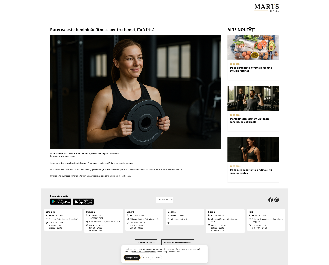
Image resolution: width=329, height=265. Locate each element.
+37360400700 (218, 215)
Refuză (146, 257)
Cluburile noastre (146, 242)
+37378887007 (96, 215)
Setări (157, 257)
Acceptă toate (132, 257)
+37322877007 (96, 218)
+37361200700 (56, 215)
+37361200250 (259, 215)
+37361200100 (137, 215)
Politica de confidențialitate (144, 251)
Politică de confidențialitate (177, 242)
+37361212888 (177, 215)
